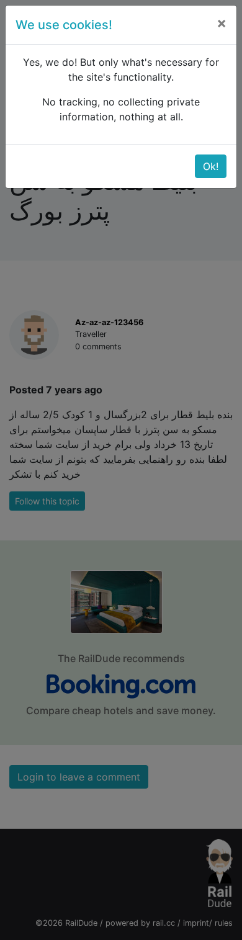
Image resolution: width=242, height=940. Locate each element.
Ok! (210, 166)
